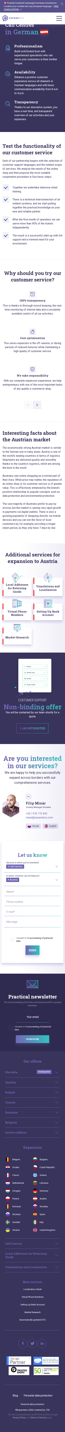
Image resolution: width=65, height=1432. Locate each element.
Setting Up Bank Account (32, 1304)
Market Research (32, 1312)
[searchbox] (7, 870)
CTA (48, 1410)
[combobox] (32, 866)
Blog (15, 1395)
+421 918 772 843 (36, 813)
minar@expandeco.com (39, 817)
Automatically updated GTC (32, 1320)
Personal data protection (38, 1395)
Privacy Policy (19, 1417)
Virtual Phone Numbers (33, 1297)
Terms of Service (38, 1417)
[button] (37, 405)
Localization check (33, 1289)
